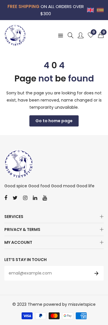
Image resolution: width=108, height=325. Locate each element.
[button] (101, 35)
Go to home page (54, 121)
